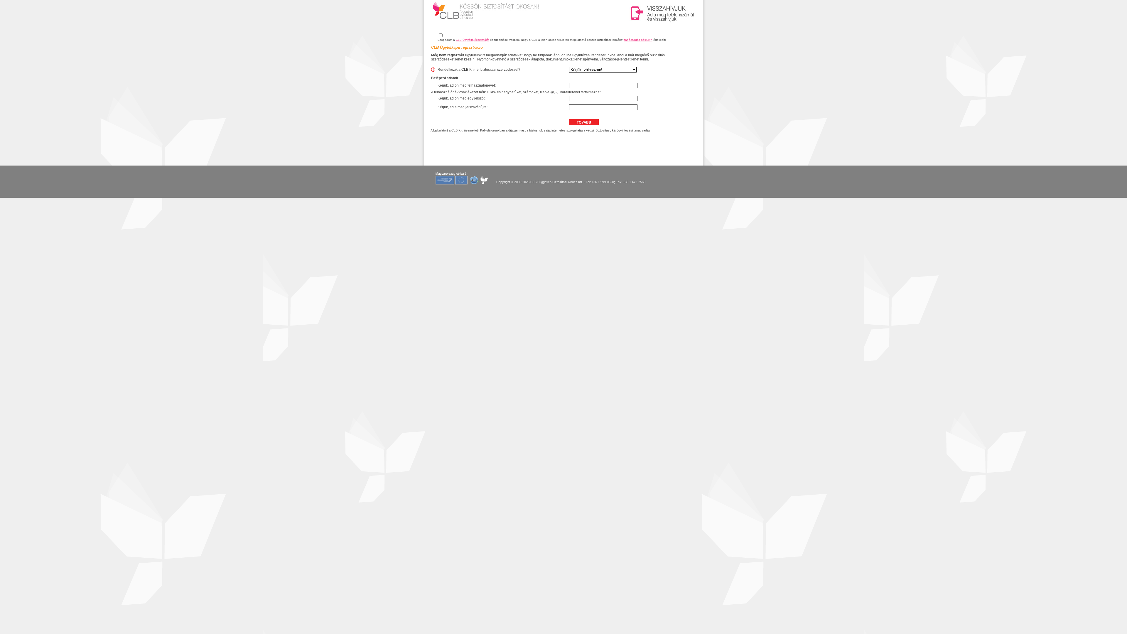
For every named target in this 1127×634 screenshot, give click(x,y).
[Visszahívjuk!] (663, 13)
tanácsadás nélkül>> (638, 39)
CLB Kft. (457, 130)
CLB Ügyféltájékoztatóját (472, 39)
